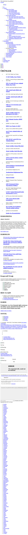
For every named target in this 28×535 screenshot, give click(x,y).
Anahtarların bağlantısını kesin (15, 38)
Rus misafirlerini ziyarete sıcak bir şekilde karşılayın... (12, 267)
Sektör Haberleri (9, 54)
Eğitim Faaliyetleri (13, 47)
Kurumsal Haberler (10, 53)
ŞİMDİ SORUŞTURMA (6, 310)
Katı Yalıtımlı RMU (13, 10)
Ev (3, 7)
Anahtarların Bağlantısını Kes (14, 172)
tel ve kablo (8, 39)
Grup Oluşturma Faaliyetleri (15, 44)
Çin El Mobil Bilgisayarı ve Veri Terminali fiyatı (11, 324)
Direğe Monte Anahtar (11, 32)
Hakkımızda (5, 41)
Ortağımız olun (6, 60)
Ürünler (5, 8)
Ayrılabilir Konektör (13, 28)
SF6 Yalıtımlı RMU (13, 11)
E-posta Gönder (4, 353)
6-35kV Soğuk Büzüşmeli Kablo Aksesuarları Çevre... (15, 192)
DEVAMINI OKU (5, 231)
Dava (4, 59)
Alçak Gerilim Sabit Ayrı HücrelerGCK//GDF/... (13, 113)
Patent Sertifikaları (13, 49)
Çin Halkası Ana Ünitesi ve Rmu (8, 328)
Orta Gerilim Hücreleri (11, 15)
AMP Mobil (3, 323)
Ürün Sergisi (8, 56)
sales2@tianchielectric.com (6, 355)
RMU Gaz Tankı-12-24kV (13, 126)
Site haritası (23, 322)
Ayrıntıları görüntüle (7, 260)
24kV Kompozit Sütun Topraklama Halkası (12, 184)
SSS (4, 58)
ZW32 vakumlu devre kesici (15, 36)
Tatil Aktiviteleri (12, 45)
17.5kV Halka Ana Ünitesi (14, 14)
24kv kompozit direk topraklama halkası (17, 27)
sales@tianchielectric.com (6, 354)
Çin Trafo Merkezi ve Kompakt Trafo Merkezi (13, 325)
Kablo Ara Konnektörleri (13, 213)
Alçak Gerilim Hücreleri (11, 20)
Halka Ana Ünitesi (10, 9)
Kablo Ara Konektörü (13, 26)
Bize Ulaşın (5, 61)
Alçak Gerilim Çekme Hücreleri (15, 22)
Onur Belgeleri (12, 50)
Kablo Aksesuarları (10, 25)
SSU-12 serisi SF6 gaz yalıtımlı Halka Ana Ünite (14, 84)
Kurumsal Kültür (9, 43)
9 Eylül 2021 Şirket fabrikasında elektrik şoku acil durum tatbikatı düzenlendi (12, 242)
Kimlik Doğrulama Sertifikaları (15, 52)
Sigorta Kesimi (10, 177)
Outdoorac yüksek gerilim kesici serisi (17, 37)
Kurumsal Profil (9, 42)
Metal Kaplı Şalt (18, 328)
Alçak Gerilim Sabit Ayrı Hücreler (16, 24)
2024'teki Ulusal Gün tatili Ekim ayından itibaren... (12, 254)
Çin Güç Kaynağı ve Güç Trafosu (19, 327)
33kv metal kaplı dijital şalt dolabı (16, 16)
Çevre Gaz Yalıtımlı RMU (14, 13)
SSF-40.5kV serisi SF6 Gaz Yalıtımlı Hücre (13, 140)
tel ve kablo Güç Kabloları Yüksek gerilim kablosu (13, 207)
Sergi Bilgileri (9, 55)
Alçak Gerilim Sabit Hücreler (15, 21)
